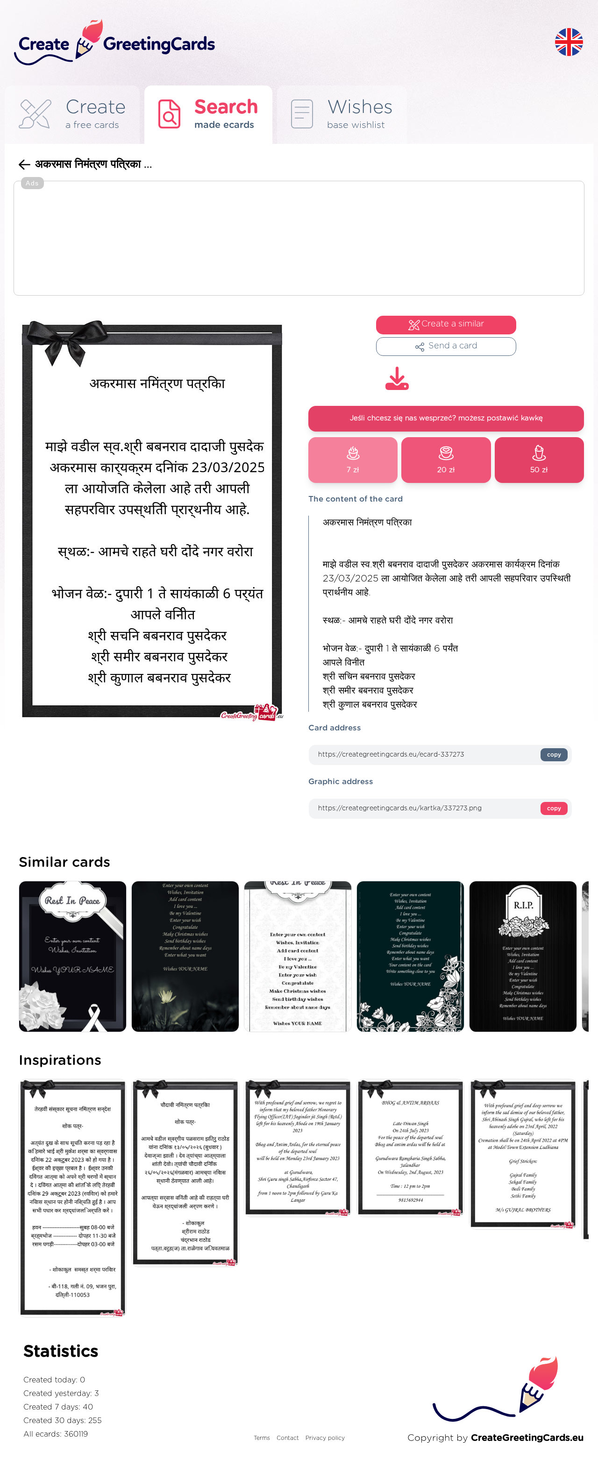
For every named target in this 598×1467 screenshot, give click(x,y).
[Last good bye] (75, 957)
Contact (288, 1438)
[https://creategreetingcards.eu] (277, 43)
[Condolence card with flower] (187, 957)
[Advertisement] (299, 239)
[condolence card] (412, 957)
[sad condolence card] (525, 957)
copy (554, 755)
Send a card (452, 346)
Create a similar (452, 324)
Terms (262, 1438)
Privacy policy (325, 1438)
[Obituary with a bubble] (300, 957)
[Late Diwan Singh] (412, 1149)
